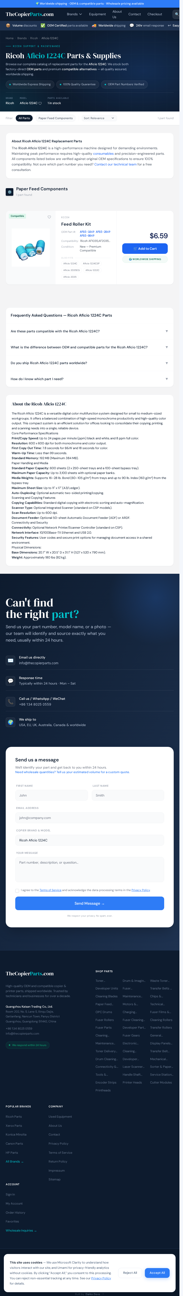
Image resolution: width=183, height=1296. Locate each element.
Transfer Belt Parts (159, 1051)
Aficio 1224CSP (91, 263)
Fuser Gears (131, 1036)
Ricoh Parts (14, 1117)
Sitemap (55, 1180)
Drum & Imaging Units (134, 981)
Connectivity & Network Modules (106, 1067)
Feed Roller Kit (76, 224)
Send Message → (90, 903)
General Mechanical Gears (158, 1036)
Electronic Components (132, 1043)
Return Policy (58, 1162)
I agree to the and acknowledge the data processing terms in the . (85, 890)
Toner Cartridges (103, 981)
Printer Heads (132, 1082)
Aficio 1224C (70, 263)
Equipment (97, 14)
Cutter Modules (161, 1082)
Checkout (154, 14)
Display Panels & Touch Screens (160, 1043)
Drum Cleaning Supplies (106, 1059)
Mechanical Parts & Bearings (158, 1059)
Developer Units (107, 989)
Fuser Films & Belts (159, 1012)
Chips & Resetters (157, 996)
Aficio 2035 (69, 276)
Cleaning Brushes (101, 1036)
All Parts (24, 118)
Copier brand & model (33, 830)
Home (10, 38)
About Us (117, 14)
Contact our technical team (115, 164)
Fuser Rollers (105, 1020)
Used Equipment (60, 1117)
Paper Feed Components (56, 118)
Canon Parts (14, 1144)
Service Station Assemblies (161, 1075)
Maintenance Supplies (104, 1043)
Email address (27, 808)
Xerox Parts (14, 1126)
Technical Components (159, 1004)
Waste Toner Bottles (159, 981)
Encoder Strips (106, 1082)
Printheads (103, 1090)
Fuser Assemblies (131, 989)
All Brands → (15, 1162)
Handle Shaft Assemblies (132, 1075)
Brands (72, 14)
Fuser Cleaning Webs (133, 1020)
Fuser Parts (104, 1028)
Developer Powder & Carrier (130, 1059)
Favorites (12, 1222)
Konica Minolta (16, 1135)
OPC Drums (104, 1012)
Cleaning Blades (107, 996)
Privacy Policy (141, 890)
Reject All (130, 1273)
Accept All (157, 1273)
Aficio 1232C (92, 270)
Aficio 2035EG (71, 270)
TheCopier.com (30, 14)
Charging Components (132, 1012)
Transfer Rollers (161, 1028)
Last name (101, 785)
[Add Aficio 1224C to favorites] (40, 103)
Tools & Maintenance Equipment (104, 1075)
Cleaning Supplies (129, 1051)
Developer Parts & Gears (134, 1028)
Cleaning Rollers (161, 1020)
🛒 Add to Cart (145, 248)
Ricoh (34, 38)
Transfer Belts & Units (161, 989)
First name (24, 785)
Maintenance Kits (132, 996)
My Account (14, 1204)
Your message (27, 853)
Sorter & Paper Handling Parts (160, 1067)
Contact (134, 14)
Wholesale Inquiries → (21, 1230)
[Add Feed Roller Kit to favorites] (49, 217)
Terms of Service (50, 890)
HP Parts (12, 1153)
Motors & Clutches (129, 1004)
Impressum (57, 1171)
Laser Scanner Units (133, 1067)
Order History (15, 1213)
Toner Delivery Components (106, 1051)
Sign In (10, 1195)
